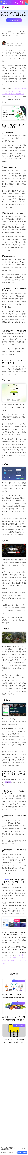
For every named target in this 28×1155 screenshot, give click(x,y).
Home (3, 32)
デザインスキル (12, 32)
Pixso (7, 879)
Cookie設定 (11, 1152)
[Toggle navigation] (24, 7)
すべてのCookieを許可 (22, 1152)
